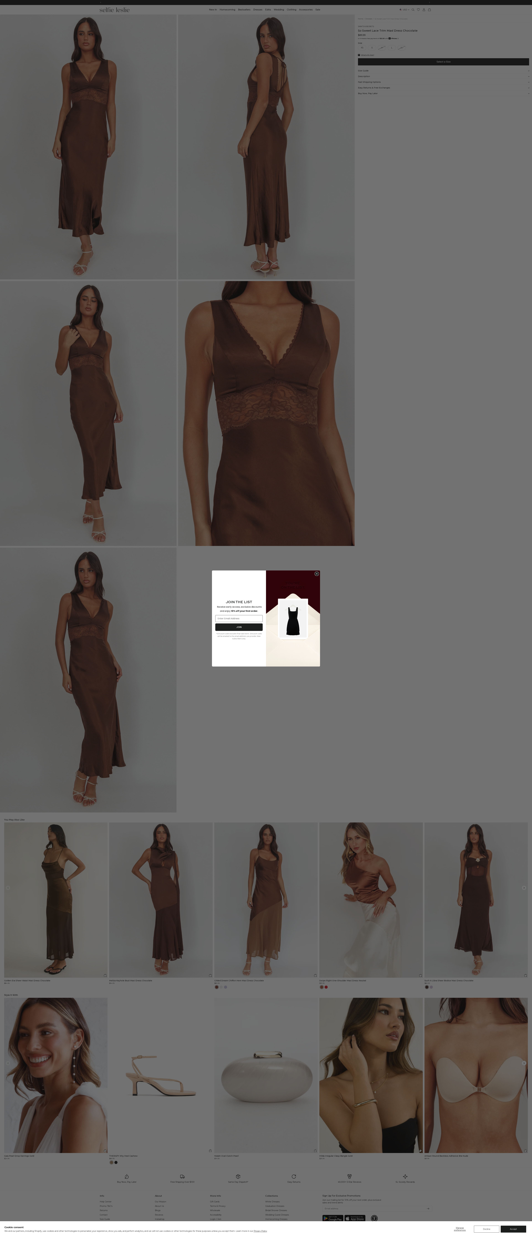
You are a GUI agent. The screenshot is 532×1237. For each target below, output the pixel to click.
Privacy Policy (260, 1231)
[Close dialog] (317, 574)
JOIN (239, 627)
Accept (513, 1229)
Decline (486, 1229)
